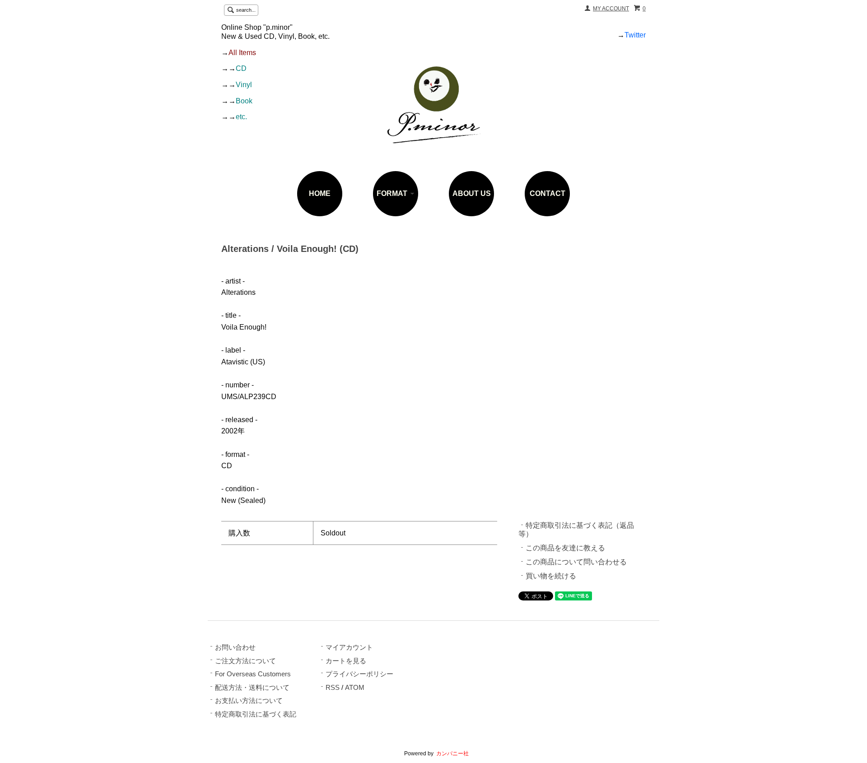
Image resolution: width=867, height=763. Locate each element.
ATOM (354, 687)
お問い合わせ (235, 647)
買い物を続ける (551, 576)
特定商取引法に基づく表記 (255, 714)
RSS (333, 687)
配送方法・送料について (252, 687)
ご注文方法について (245, 661)
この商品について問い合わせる (576, 562)
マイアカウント (349, 647)
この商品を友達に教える (565, 548)
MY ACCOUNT (611, 8)
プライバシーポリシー (359, 674)
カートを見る (346, 661)
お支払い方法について (249, 700)
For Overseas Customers (253, 674)
